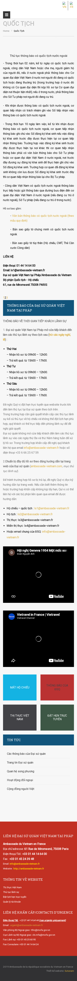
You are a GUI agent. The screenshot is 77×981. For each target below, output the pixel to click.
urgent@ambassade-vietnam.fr (26, 925)
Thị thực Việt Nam (12, 887)
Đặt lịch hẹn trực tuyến (14, 897)
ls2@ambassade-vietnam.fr (35, 514)
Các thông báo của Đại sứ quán (26, 753)
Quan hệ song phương (20, 771)
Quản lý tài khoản (12, 901)
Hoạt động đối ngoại (20, 780)
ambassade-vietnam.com (46, 466)
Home (6, 30)
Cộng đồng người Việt (20, 789)
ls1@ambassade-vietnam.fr (51, 508)
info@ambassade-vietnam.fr (41, 447)
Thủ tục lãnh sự (11, 892)
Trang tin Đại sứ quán (20, 762)
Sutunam (69, 970)
